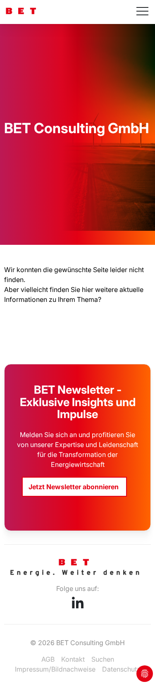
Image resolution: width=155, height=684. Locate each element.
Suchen (102, 659)
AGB (48, 659)
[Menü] (142, 12)
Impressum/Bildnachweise (55, 669)
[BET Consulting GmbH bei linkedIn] (77, 606)
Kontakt (73, 659)
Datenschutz (121, 669)
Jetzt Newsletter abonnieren (74, 487)
